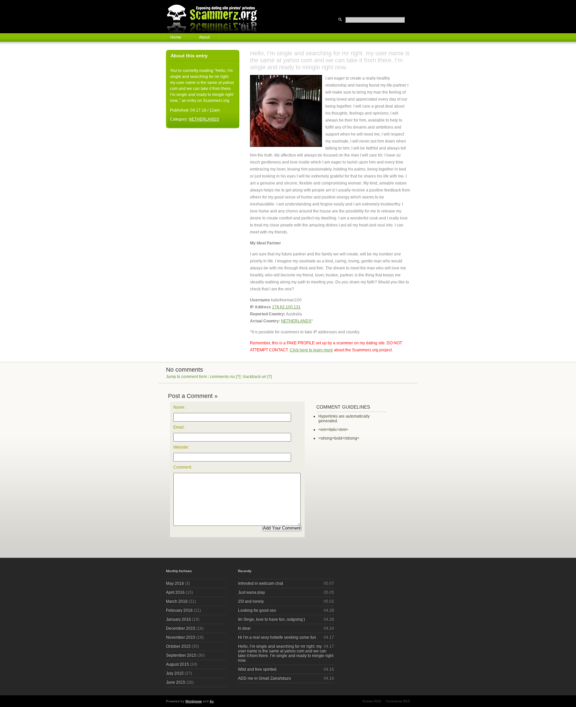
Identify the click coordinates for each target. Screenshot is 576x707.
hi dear (244, 628)
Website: (181, 447)
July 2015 (175, 673)
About (204, 37)
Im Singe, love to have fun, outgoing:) (271, 619)
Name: (179, 407)
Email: (179, 427)
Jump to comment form (186, 376)
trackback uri (254, 376)
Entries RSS (372, 701)
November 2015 (180, 637)
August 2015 (177, 664)
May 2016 (175, 583)
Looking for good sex (257, 610)
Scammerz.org (216, 16)
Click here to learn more (311, 350)
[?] (238, 376)
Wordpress (193, 701)
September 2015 (181, 655)
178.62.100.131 (286, 307)
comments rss (222, 376)
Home (175, 37)
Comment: (182, 467)
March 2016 (177, 601)
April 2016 (175, 592)
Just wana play (251, 592)
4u (212, 701)
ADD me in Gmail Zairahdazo (264, 678)
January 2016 (178, 619)
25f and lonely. (251, 601)
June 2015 (175, 682)
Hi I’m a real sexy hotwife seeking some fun (277, 637)
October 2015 (178, 646)
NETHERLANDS (296, 321)
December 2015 (180, 628)
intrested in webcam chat (260, 583)
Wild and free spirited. (257, 669)
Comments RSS (398, 701)
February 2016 (179, 610)
